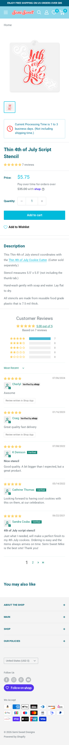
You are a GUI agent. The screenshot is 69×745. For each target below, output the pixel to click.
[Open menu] (6, 12)
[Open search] (39, 12)
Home (8, 25)
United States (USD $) (18, 660)
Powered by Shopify (14, 736)
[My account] (46, 12)
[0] (62, 12)
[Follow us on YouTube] (28, 679)
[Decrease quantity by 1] (22, 201)
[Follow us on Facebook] (6, 679)
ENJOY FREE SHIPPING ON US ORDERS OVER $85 (34, 3)
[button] (13, 164)
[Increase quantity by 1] (42, 201)
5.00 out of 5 (44, 326)
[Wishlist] (54, 12)
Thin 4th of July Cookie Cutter (28, 260)
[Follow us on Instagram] (13, 679)
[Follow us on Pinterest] (21, 679)
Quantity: (9, 201)
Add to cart (34, 215)
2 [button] (33, 562)
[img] (12, 378)
